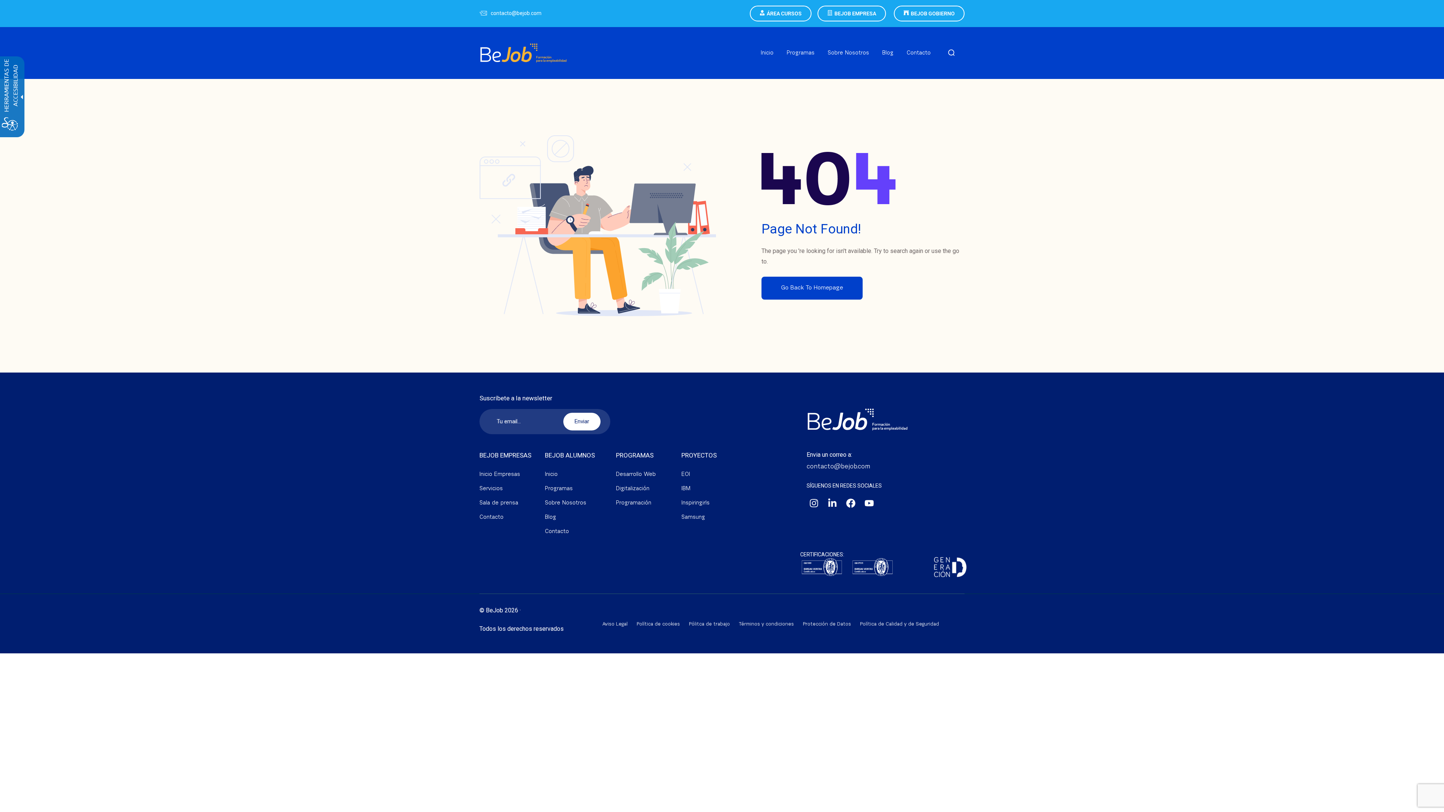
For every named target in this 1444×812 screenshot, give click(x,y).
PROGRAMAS (635, 455)
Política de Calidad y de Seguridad (899, 624)
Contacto (491, 517)
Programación (633, 503)
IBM (685, 489)
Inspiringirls (695, 503)
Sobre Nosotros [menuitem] (848, 53)
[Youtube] (869, 503)
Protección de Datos (827, 624)
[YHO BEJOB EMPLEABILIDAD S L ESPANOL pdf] (872, 568)
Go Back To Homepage (812, 288)
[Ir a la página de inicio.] (523, 44)
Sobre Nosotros (565, 503)
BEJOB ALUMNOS (570, 455)
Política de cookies (658, 624)
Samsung (693, 517)
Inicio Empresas (499, 474)
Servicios (491, 489)
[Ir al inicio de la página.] (1428, 804)
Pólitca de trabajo (709, 624)
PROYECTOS (699, 455)
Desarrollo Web (636, 474)
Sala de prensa (498, 503)
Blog (550, 517)
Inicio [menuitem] (767, 53)
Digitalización (632, 489)
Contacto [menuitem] (919, 53)
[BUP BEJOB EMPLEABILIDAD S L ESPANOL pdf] (821, 568)
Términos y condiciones (766, 624)
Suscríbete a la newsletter (515, 398)
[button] (951, 53)
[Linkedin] (832, 503)
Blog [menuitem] (887, 53)
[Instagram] (814, 503)
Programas (559, 489)
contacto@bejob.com (516, 13)
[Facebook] (851, 503)
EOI (685, 474)
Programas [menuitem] (801, 53)
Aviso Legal (615, 624)
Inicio (551, 474)
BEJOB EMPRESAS (505, 455)
